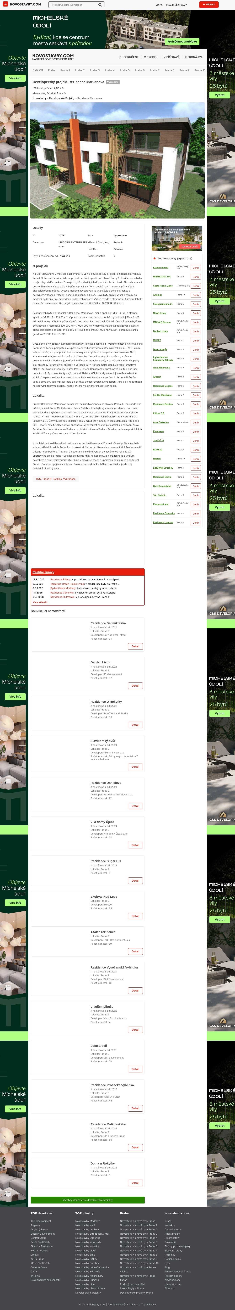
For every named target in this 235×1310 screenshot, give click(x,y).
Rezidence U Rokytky (105, 784)
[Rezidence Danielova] (61, 934)
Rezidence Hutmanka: (62, 622)
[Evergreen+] (177, 253)
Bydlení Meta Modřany (63, 614)
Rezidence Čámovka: (62, 618)
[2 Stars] (58, 111)
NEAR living (159, 384)
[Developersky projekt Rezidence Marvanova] (117, 188)
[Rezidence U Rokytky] (61, 797)
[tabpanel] (117, 188)
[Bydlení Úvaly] (88, 636)
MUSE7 (157, 457)
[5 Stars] (110, 111)
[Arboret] (87, 824)
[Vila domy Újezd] (61, 978)
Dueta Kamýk (160, 503)
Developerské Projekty (62, 127)
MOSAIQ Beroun (162, 448)
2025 (114, 744)
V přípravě (172, 57)
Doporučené (129, 57)
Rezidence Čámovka (164, 439)
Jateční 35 (158, 430)
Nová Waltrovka (161, 493)
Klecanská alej (160, 421)
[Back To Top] (226, 1306)
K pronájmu (194, 57)
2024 (114, 880)
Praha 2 (80, 70)
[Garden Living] (61, 753)
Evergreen (158, 512)
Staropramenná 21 (163, 402)
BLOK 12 (157, 330)
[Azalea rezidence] (61, 1158)
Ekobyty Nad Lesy (103, 1101)
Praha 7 (154, 70)
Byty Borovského (162, 466)
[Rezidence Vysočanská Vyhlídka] (61, 1251)
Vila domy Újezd (101, 964)
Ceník (196, 293)
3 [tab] (113, 241)
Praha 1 (65, 70)
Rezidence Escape (163, 339)
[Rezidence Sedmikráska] (61, 709)
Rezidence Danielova (105, 920)
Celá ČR (38, 70)
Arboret (157, 412)
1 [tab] (105, 241)
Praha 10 (200, 70)
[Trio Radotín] (87, 1004)
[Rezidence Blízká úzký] (117, 79)
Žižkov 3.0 (158, 366)
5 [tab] (121, 241)
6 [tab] (125, 241)
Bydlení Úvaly (160, 375)
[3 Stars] (75, 111)
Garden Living (100, 740)
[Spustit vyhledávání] (100, 4)
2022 (114, 1061)
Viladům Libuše (101, 1281)
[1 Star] (41, 111)
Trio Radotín (159, 393)
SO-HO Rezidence (162, 530)
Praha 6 (140, 70)
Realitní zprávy (176, 4)
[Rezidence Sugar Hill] (61, 1070)
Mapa (159, 4)
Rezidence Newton (163, 475)
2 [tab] (109, 241)
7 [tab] (129, 241)
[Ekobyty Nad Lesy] (61, 1114)
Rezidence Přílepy (60, 605)
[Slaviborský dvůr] (61, 890)
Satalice (57, 504)
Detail (135, 724)
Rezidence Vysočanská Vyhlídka (113, 1237)
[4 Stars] (93, 111)
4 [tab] (117, 241)
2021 (114, 700)
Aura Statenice (161, 539)
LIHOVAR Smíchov (163, 348)
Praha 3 (95, 70)
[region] (88, 558)
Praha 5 (125, 70)
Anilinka (157, 321)
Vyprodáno (112, 98)
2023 (114, 1285)
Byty (38, 504)
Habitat (157, 548)
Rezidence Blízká (162, 521)
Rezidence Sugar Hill (105, 1057)
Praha (51, 70)
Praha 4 (110, 70)
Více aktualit (40, 628)
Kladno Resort (160, 293)
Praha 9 (184, 70)
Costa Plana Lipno (163, 311)
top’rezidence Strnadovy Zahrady (163, 484)
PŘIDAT (210, 4)
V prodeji (151, 57)
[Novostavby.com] (25, 4)
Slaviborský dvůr (102, 877)
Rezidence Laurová (163, 357)
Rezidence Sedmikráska (107, 696)
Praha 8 (169, 70)
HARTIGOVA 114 (161, 302)
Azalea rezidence (103, 1145)
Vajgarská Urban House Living (67, 609)
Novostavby (39, 127)
